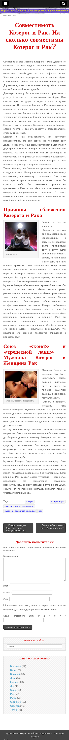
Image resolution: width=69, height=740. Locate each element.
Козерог (7, 16)
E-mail (7, 592)
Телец (13, 709)
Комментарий (10, 556)
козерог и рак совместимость (19, 506)
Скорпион (15, 701)
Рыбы (13, 697)
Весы (13, 670)
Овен (13, 690)
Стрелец (15, 705)
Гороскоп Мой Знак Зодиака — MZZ (38, 733)
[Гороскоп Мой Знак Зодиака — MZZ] (34, 11)
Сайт (6, 599)
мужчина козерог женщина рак (20, 511)
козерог (29, 501)
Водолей (15, 674)
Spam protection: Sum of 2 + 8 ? (32, 615)
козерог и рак (57, 501)
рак (40, 511)
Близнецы (15, 666)
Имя (6, 585)
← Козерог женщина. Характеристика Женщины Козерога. (16, 528)
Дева (13, 678)
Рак (14, 16)
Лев (12, 686)
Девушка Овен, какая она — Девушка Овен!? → (51, 528)
